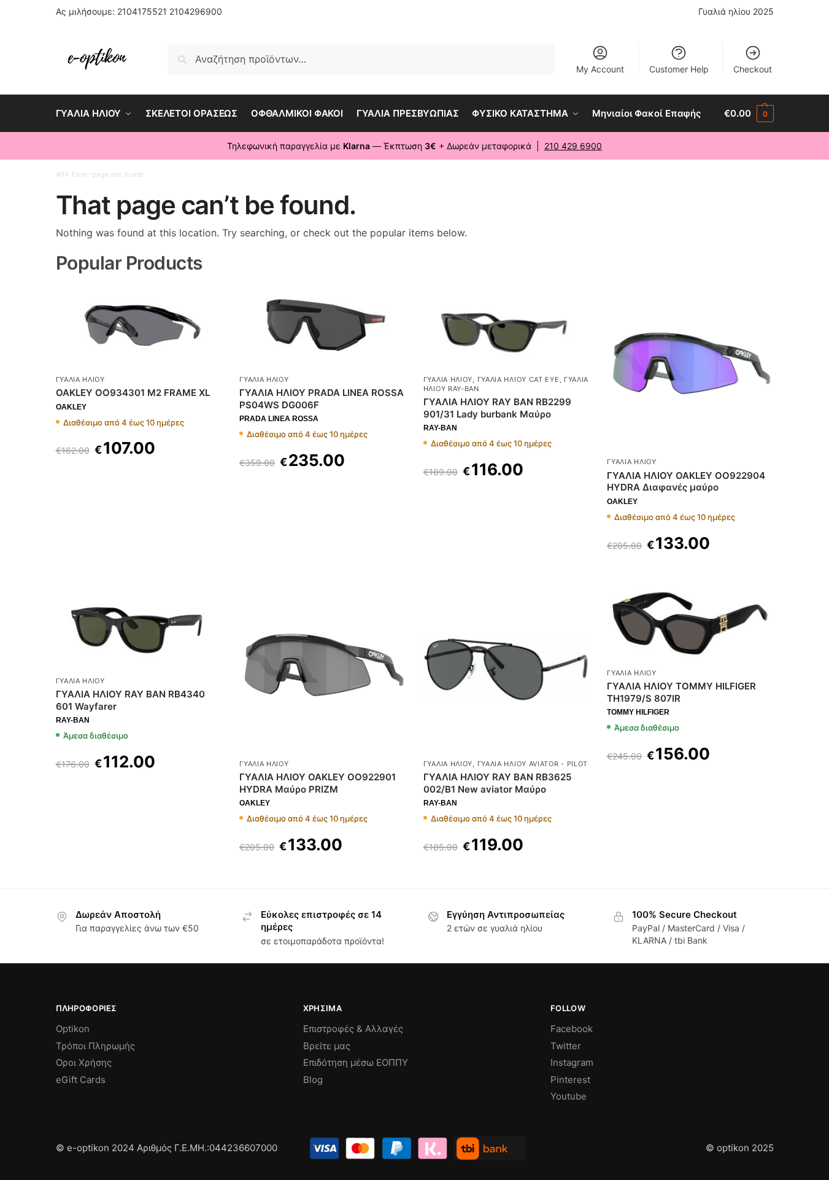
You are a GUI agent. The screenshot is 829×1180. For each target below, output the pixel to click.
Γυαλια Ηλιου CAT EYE (518, 379)
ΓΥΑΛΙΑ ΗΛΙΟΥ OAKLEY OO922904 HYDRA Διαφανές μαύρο (686, 482)
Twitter (565, 1046)
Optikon (73, 1028)
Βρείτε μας (326, 1046)
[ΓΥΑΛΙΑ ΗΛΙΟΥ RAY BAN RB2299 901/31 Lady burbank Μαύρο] (506, 326)
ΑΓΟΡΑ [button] (138, 793)
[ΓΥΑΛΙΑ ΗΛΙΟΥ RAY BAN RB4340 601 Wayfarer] (139, 627)
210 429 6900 (573, 146)
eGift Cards (81, 1079)
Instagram (571, 1062)
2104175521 (142, 11)
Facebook (571, 1028)
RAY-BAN (440, 428)
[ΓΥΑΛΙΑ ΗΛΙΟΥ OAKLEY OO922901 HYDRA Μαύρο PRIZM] (322, 669)
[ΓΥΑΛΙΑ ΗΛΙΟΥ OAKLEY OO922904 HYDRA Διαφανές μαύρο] (690, 368)
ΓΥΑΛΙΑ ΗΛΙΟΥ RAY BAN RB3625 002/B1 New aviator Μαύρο (497, 783)
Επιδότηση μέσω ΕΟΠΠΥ (355, 1062)
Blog (313, 1079)
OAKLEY (71, 407)
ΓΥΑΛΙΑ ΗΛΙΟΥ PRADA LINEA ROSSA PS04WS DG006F (321, 399)
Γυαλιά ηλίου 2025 (736, 11)
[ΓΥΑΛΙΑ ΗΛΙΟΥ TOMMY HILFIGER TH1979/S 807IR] (690, 623)
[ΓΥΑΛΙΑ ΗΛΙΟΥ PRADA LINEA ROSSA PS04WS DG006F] (322, 326)
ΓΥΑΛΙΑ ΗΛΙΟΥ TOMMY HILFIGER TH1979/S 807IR (681, 692)
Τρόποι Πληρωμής (95, 1046)
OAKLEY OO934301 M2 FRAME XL (133, 392)
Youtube (568, 1096)
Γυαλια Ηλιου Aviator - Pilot (532, 763)
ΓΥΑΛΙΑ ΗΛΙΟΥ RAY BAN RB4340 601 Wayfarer (130, 700)
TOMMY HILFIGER (638, 712)
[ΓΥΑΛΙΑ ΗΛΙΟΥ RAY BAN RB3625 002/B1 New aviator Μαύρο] (506, 669)
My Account (600, 69)
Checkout (752, 69)
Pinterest (570, 1079)
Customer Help (679, 69)
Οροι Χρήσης (84, 1062)
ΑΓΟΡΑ (138, 479)
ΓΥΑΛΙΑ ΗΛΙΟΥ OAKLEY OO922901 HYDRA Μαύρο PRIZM (317, 783)
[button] (748, 113)
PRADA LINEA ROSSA (278, 418)
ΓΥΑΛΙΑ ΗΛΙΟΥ (80, 379)
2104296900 (195, 11)
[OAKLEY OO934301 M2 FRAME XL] (139, 326)
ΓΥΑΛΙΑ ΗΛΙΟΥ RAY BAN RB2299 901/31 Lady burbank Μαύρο (497, 408)
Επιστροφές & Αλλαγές (353, 1028)
